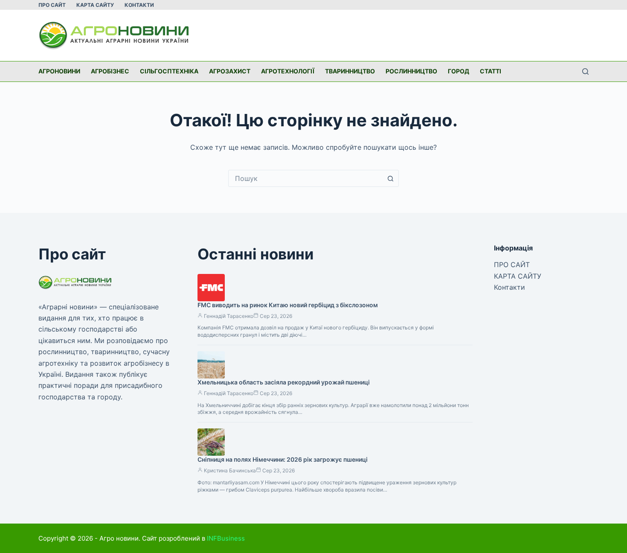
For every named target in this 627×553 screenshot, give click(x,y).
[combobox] (305, 178)
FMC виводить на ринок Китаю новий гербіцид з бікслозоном (287, 305)
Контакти (139, 5)
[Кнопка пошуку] (390, 178)
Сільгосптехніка (169, 71)
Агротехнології (287, 71)
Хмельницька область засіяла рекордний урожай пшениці (283, 382)
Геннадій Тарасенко (228, 316)
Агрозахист (229, 71)
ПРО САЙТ (52, 5)
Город (458, 71)
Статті (490, 71)
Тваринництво (350, 71)
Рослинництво (411, 71)
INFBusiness (226, 538)
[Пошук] (585, 71)
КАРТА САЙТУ (95, 5)
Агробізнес (110, 71)
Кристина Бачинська (230, 470)
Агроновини (59, 71)
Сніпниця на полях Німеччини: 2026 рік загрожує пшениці (282, 459)
